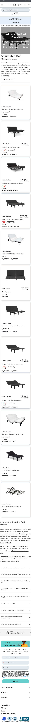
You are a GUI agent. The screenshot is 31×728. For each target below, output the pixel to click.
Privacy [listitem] (3, 708)
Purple (9, 543)
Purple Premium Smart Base (10, 147)
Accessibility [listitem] (5, 705)
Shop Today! (15, 22)
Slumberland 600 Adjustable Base (12, 254)
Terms (3, 677)
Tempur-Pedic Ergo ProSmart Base (13, 219)
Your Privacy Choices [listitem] (8, 714)
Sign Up (15, 681)
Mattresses (9, 25)
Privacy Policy (26, 676)
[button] (29, 4)
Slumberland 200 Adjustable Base (12, 109)
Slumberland (11, 722)
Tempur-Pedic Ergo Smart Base (11, 400)
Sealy (2, 543)
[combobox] (15, 10)
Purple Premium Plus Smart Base (12, 183)
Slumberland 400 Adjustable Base (12, 434)
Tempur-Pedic (25, 540)
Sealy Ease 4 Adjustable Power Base (13, 326)
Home (3, 25)
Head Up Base (6, 292)
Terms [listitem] (3, 711)
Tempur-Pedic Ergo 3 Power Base (12, 364)
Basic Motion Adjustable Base (11, 506)
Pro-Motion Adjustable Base (10, 470)
